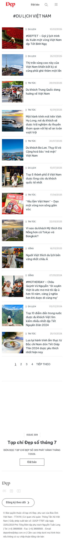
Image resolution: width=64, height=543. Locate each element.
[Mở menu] (56, 4)
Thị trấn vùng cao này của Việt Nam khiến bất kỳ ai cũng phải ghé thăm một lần (43, 66)
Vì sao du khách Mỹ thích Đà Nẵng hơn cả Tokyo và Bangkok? (44, 232)
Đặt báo (35, 4)
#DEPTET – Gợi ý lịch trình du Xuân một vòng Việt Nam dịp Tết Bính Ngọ (44, 39)
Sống (31, 248)
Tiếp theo (43, 364)
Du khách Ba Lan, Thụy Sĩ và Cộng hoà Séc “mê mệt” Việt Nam (43, 151)
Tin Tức (32, 83)
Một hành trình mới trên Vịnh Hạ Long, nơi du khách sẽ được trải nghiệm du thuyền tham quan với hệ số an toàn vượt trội (44, 124)
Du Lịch (32, 29)
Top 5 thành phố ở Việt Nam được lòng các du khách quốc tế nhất (44, 178)
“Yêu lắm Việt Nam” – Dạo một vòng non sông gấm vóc (42, 205)
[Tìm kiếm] (46, 5)
